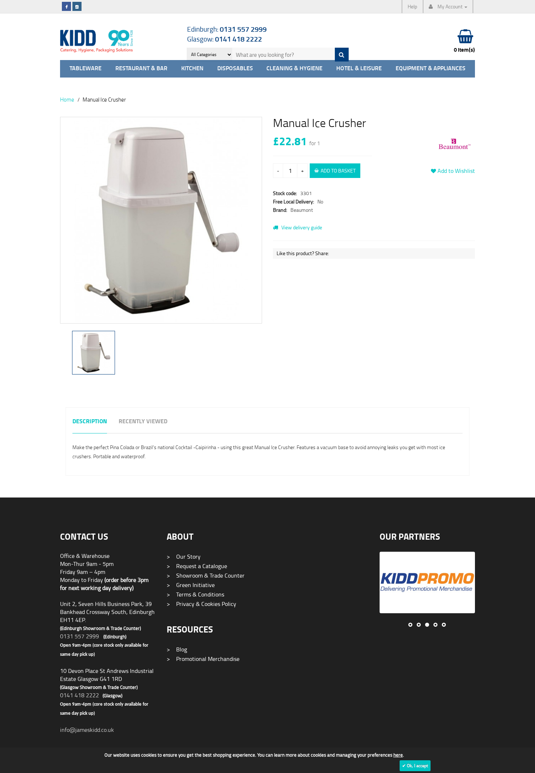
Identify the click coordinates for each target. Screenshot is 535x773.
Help (412, 6)
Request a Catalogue (197, 566)
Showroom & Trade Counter (206, 575)
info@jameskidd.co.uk (87, 730)
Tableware (86, 69)
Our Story (184, 556)
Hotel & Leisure (359, 69)
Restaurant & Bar (141, 69)
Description (89, 421)
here (398, 755)
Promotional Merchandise (203, 659)
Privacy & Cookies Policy (201, 604)
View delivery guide (301, 227)
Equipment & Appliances (430, 69)
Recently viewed (143, 421)
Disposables (235, 69)
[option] (161, 224)
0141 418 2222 (79, 695)
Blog (177, 649)
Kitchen (192, 69)
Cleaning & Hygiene (294, 69)
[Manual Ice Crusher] (161, 220)
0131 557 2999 (79, 636)
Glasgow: (224, 39)
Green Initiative (191, 585)
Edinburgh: (227, 29)
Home (67, 99)
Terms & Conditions (195, 594)
